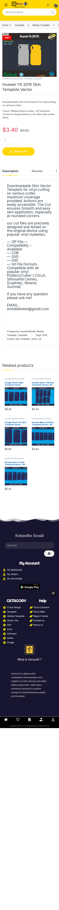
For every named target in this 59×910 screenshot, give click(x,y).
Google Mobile (11, 379)
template (25, 339)
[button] (53, 36)
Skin (17, 339)
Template (19, 25)
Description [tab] (10, 171)
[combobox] (25, 12)
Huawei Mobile (9, 78)
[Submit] (49, 553)
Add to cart (20, 151)
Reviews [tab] (37, 171)
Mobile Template (41, 25)
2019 (44, 335)
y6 (40, 339)
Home (5, 25)
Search (52, 12)
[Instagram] (53, 593)
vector (34, 339)
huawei (10, 339)
